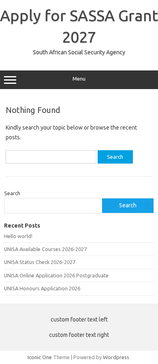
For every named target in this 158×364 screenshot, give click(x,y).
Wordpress (116, 357)
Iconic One (40, 357)
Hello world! (18, 236)
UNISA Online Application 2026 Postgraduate (56, 275)
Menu (79, 79)
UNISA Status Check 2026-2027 (39, 262)
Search (12, 193)
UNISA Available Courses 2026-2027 (45, 249)
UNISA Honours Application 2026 (42, 288)
